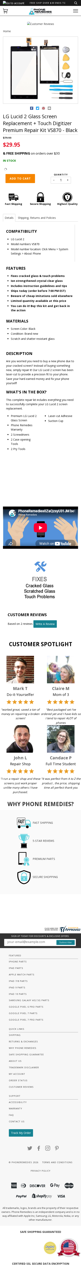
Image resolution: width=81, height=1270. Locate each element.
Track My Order (21, 1133)
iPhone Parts (18, 961)
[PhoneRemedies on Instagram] (48, 1149)
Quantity (61, 174)
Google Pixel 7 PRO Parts (26, 1019)
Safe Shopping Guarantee (26, 1054)
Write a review (45, 624)
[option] (40, 70)
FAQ (11, 1114)
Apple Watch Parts (21, 974)
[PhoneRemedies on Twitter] (29, 1149)
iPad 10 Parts (18, 993)
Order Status (18, 1080)
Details (9, 218)
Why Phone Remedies (22, 1047)
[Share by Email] (49, 108)
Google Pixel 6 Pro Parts (26, 1006)
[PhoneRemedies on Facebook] (38, 1149)
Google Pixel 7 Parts (23, 1013)
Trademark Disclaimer (24, 1067)
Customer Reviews (21, 1086)
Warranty (15, 1108)
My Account (17, 1073)
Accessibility (18, 1102)
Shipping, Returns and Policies (37, 218)
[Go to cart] (5, 10)
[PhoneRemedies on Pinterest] (57, 1149)
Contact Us (17, 1121)
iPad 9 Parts (17, 987)
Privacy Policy (41, 1170)
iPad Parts (16, 968)
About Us (15, 1060)
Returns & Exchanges (23, 1041)
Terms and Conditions (57, 1162)
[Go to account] (13, 3)
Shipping (15, 1035)
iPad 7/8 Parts (18, 981)
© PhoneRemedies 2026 (23, 1162)
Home (7, 31)
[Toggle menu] (75, 10)
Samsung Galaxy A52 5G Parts (29, 1000)
